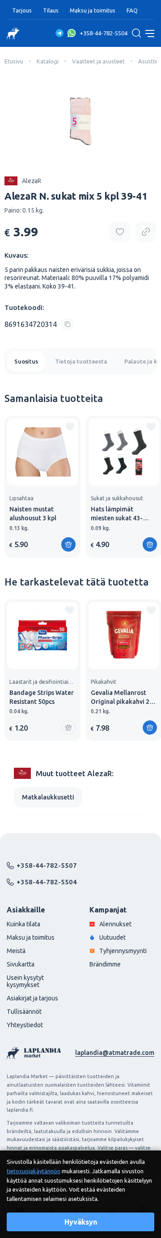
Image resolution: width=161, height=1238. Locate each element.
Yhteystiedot (25, 1025)
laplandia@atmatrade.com (114, 1052)
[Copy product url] (146, 232)
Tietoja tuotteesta (81, 361)
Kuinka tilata (23, 924)
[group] (42, 486)
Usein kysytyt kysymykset (25, 981)
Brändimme (105, 964)
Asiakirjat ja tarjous (32, 998)
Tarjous (22, 10)
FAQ (132, 10)
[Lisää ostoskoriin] (150, 727)
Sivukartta (20, 964)
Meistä (16, 950)
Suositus (26, 361)
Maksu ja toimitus (92, 10)
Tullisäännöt (24, 1011)
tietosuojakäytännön (33, 1171)
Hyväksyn (80, 1222)
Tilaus (51, 10)
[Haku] (136, 33)
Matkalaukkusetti (48, 797)
